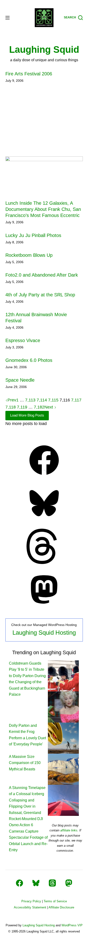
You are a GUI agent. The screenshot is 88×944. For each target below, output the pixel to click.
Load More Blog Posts (27, 415)
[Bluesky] (44, 519)
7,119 (22, 407)
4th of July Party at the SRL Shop (40, 294)
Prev (12, 400)
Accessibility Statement (30, 907)
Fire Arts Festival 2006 (28, 73)
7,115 (53, 400)
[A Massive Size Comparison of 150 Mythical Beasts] (63, 738)
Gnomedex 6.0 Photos (28, 360)
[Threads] (44, 562)
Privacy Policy (31, 901)
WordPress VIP (72, 925)
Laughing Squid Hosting (44, 632)
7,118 (10, 407)
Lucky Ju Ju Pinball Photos (33, 235)
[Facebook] (44, 476)
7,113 (30, 400)
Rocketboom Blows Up (29, 255)
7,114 (42, 400)
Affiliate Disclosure (61, 907)
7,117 (76, 400)
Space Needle (19, 380)
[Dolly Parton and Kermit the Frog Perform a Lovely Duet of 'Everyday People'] (63, 707)
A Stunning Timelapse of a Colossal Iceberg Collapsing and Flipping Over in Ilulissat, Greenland (27, 800)
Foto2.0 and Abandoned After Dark (41, 275)
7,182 (39, 407)
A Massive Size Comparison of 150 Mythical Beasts (25, 763)
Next (49, 407)
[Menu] (7, 18)
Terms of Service (55, 901)
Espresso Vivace (22, 340)
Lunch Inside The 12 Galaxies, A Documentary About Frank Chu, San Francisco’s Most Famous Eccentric (43, 209)
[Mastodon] (44, 605)
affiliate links (68, 830)
